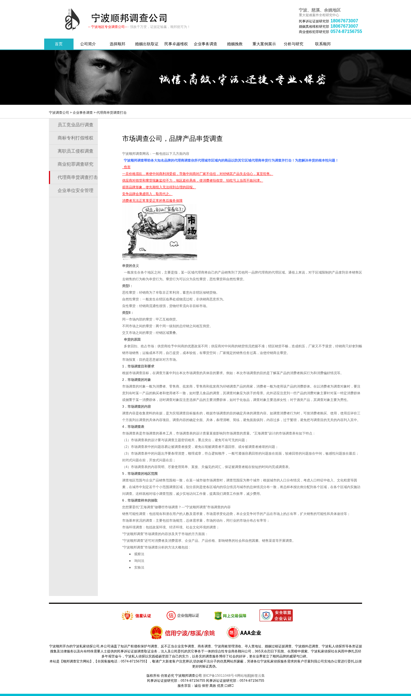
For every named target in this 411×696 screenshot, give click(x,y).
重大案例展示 (264, 44)
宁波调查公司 (59, 113)
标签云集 (258, 676)
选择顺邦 (117, 44)
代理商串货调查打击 (111, 113)
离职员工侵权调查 (75, 151)
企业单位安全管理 (75, 190)
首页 (59, 44)
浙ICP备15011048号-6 (220, 676)
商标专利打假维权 (75, 138)
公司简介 (88, 44)
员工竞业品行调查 (75, 124)
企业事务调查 (205, 44)
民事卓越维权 (176, 44)
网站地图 (244, 676)
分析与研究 (293, 44)
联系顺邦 (323, 44)
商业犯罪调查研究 (75, 164)
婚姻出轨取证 (147, 44)
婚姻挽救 (235, 44)
